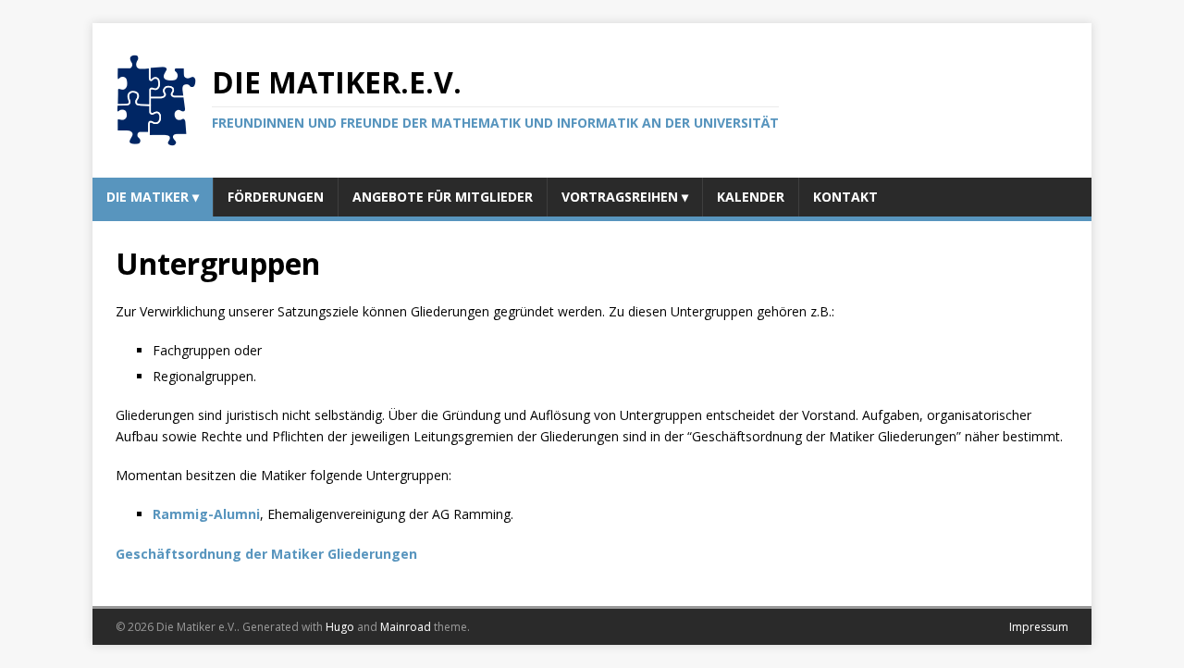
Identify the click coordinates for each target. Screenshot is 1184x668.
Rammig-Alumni (206, 514)
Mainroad (405, 627)
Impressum (1038, 627)
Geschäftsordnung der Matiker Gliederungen (266, 554)
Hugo (340, 627)
